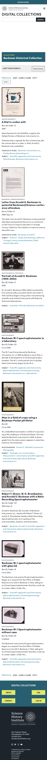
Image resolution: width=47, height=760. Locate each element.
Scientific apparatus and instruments (25, 156)
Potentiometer (9, 159)
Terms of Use (15, 757)
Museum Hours (23, 2)
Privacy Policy (15, 755)
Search (40, 19)
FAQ (38, 692)
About (8, 692)
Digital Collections (21, 14)
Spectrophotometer (11, 370)
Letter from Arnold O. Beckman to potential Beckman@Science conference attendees (23, 204)
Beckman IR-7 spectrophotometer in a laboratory (23, 339)
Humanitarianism (25, 240)
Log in (38, 701)
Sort (6, 82)
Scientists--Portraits (18, 305)
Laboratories (31, 373)
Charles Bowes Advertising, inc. (16, 153)
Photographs (8, 273)
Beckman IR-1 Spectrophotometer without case (22, 630)
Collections (8, 55)
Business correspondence (13, 199)
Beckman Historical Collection (22, 58)
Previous (6, 78)
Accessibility (15, 758)
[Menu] (44, 8)
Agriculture (22, 458)
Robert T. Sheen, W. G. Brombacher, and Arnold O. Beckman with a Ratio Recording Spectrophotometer (23, 496)
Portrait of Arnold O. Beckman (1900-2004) (19, 277)
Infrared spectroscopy (29, 370)
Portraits (19, 273)
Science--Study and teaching (22, 237)
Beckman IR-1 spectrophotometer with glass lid (21, 564)
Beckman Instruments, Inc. (29, 150)
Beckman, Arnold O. (26, 234)
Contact (8, 701)
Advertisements (9, 119)
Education (14, 243)
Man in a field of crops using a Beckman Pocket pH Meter (19, 419)
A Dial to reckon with (14, 122)
